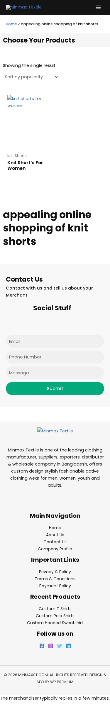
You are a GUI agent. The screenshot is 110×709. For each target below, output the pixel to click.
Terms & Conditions (55, 579)
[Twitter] (59, 646)
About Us (55, 535)
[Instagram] (50, 646)
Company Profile (55, 549)
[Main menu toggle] (98, 7)
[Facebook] (42, 646)
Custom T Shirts (55, 609)
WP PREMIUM (61, 681)
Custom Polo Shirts (55, 616)
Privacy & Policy (55, 572)
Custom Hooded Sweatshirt (55, 623)
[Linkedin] (68, 646)
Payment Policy (55, 586)
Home (11, 23)
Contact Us (55, 542)
